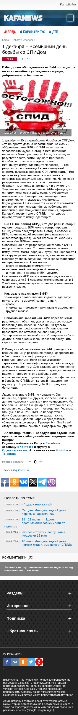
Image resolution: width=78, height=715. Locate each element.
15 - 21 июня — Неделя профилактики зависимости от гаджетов (34, 523)
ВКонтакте (25, 446)
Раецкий (23, 470)
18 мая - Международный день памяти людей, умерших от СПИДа (47, 542)
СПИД (13, 470)
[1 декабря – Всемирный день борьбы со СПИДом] (37, 108)
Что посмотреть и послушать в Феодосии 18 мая (43, 533)
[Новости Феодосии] (23, 17)
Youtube (62, 450)
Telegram (9, 453)
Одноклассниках (15, 450)
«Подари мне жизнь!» (37, 504)
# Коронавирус (32, 31)
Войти (72, 4)
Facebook (53, 443)
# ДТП (53, 31)
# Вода (10, 31)
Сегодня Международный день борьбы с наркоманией (44, 512)
